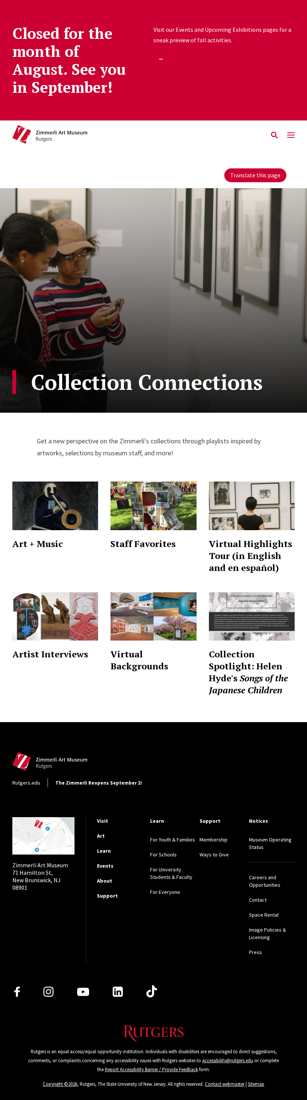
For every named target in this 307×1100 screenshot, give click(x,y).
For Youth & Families (172, 839)
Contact (258, 899)
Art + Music (37, 544)
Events (105, 865)
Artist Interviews (50, 654)
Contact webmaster (224, 1084)
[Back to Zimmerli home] (49, 135)
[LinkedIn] (118, 992)
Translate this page (255, 175)
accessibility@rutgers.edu (227, 1060)
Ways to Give (214, 854)
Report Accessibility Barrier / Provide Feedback (151, 1069)
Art (101, 835)
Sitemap (256, 1084)
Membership (214, 839)
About (104, 880)
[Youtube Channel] (83, 992)
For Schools (163, 854)
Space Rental (264, 914)
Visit (102, 821)
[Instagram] (48, 992)
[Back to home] (61, 763)
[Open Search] (274, 135)
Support (107, 895)
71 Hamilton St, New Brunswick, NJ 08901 (40, 876)
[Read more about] (55, 506)
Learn (104, 850)
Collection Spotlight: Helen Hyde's (248, 672)
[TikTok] (151, 992)
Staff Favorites (143, 544)
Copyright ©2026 (60, 1084)
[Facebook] (17, 992)
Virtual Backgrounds (139, 660)
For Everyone (165, 892)
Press (255, 952)
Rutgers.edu (26, 782)
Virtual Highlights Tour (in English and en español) (250, 556)
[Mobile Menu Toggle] (291, 135)
